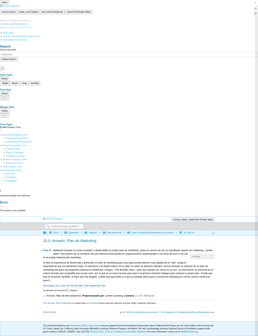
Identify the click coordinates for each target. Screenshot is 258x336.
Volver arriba (48, 312)
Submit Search (9, 59)
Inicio (56, 233)
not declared (93, 303)
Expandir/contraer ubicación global (213, 232)
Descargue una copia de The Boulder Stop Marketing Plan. (74, 285)
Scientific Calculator (15, 156)
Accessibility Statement (135, 331)
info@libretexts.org (189, 331)
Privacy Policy (96, 331)
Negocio (93, 233)
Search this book (8, 50)
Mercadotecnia (114, 233)
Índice (197, 256)
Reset (5, 78)
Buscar (48, 226)
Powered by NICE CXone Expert (85, 325)
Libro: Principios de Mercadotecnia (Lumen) (152, 233)
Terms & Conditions (114, 331)
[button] (11, 177)
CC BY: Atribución (144, 295)
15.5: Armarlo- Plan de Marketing (57, 303)
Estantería (73, 233)
